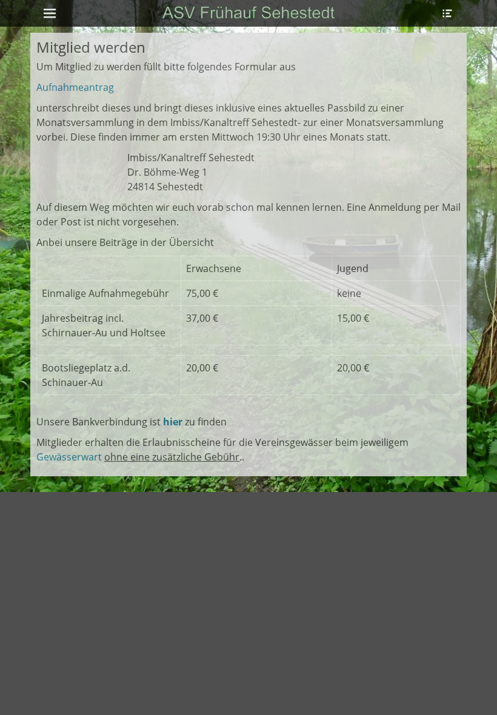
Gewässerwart (69, 457)
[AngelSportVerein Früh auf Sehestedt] (248, 13)
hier (172, 421)
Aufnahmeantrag (75, 87)
